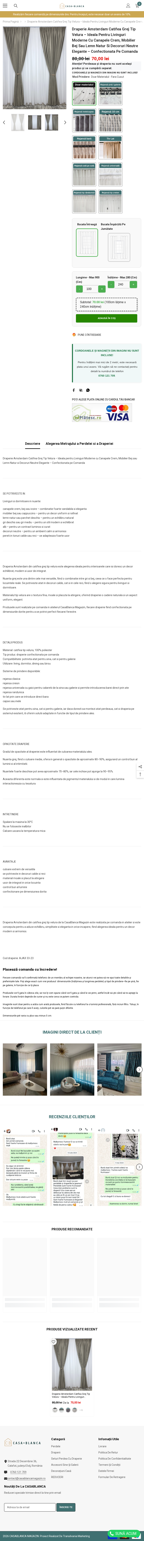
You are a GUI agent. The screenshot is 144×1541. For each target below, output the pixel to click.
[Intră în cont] (128, 6)
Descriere (32, 444)
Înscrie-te (65, 1507)
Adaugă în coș (107, 318)
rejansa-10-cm (74, 1410)
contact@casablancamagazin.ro (26, 1478)
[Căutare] (16, 6)
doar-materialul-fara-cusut (55, 1410)
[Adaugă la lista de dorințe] (53, 1341)
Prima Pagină (11, 21)
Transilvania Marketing (76, 1536)
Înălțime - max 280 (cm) (122, 277)
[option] (34, 67)
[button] (4, 122)
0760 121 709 (106, 375)
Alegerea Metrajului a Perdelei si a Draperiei (79, 444)
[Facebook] (73, 390)
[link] (25, 1069)
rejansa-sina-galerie (61, 1410)
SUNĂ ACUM (125, 1533)
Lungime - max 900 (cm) (87, 279)
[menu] (5, 5)
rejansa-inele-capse (68, 1410)
